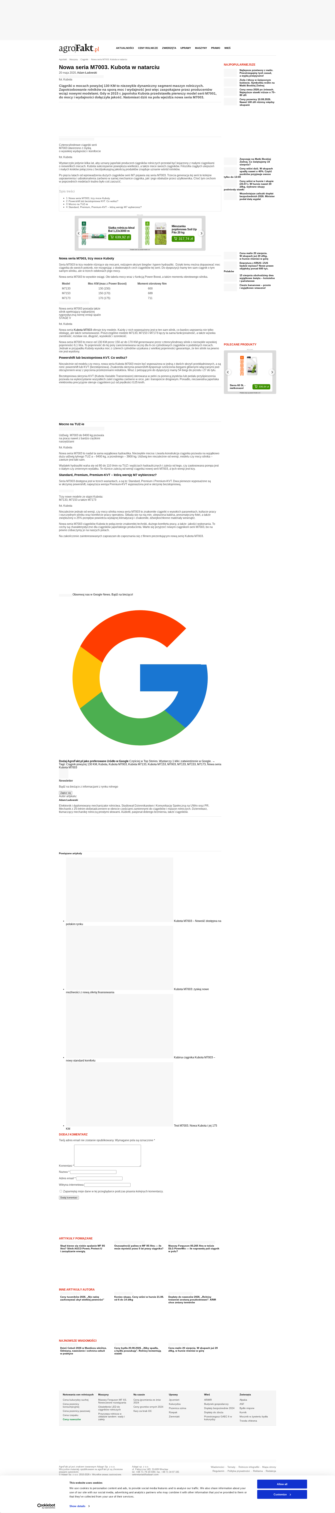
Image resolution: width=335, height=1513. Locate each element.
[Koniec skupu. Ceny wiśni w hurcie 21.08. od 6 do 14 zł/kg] (123, 1292)
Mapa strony (269, 1467)
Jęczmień (174, 1399)
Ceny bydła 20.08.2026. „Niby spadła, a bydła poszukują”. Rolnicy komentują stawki (137, 1351)
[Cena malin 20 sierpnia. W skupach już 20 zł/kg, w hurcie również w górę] (179, 1343)
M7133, (182, 764)
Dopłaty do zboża (213, 1412)
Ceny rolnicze (148, 48)
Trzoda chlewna (248, 1420)
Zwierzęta (169, 48)
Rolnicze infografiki (249, 1467)
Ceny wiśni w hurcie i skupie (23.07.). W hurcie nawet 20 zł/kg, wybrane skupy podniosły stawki (249, 185)
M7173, (202, 764)
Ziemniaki (174, 1416)
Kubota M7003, (118, 764)
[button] (272, 47)
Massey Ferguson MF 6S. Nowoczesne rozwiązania (112, 1401)
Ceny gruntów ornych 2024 (148, 1406)
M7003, (172, 764)
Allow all (282, 1484)
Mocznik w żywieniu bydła (254, 1416)
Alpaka (243, 1399)
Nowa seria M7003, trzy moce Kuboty (89, 198)
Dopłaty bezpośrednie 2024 (219, 1408)
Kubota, (103, 764)
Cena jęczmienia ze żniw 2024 (147, 1401)
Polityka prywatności (239, 1471)
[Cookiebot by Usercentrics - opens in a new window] (46, 1506)
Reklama (258, 1471)
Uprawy (185, 48)
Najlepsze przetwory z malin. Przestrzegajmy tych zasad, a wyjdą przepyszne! (256, 73)
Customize (280, 1494)
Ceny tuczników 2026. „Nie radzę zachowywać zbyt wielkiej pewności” (82, 1298)
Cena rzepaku (70, 1415)
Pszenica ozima (177, 1408)
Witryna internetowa (71, 1184)
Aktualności (125, 48)
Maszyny (201, 48)
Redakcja (271, 1471)
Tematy (231, 1467)
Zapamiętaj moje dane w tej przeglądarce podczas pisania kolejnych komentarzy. (113, 1191)
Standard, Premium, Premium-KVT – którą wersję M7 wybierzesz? (105, 207)
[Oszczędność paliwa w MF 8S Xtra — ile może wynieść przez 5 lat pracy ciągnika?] (129, 1241)
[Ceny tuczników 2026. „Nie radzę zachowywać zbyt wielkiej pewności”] (70, 1292)
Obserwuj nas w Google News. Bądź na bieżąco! (103, 594)
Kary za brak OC (142, 1411)
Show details (77, 1506)
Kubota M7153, (157, 764)
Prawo (215, 48)
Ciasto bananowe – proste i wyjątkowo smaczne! (255, 286)
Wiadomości (217, 1467)
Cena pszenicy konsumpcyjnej (71, 1405)
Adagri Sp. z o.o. (106, 1466)
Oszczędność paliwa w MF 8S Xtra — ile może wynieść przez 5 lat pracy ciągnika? (138, 1247)
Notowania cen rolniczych (78, 1394)
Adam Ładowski (87, 72)
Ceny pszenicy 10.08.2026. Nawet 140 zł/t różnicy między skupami (257, 102)
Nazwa (64, 1171)
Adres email (67, 1178)
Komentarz (66, 1165)
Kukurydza (175, 1404)
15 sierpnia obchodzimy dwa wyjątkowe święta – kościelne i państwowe (257, 278)
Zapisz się (65, 793)
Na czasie (139, 1394)
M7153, (192, 764)
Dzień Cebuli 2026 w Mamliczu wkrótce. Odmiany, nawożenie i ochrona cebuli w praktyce (83, 1351)
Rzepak (173, 1412)
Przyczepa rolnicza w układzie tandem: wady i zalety (111, 1416)
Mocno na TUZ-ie (78, 204)
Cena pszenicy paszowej (76, 1411)
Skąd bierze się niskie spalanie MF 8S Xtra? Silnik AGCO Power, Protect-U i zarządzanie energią (82, 1248)
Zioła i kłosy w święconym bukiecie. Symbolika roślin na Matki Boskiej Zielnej (257, 83)
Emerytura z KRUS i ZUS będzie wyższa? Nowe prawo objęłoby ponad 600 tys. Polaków (249, 267)
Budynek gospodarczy (216, 1404)
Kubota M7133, (138, 764)
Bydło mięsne (247, 1408)
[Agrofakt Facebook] (247, 47)
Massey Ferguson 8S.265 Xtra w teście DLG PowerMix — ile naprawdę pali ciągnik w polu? (193, 1248)
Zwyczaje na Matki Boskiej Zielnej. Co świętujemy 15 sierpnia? (255, 162)
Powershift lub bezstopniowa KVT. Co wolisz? (93, 201)
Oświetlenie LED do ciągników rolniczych (109, 1408)
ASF (242, 1404)
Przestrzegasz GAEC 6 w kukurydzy (218, 1418)
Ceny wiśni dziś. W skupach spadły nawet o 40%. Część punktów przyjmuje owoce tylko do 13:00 (248, 172)
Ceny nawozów (72, 1419)
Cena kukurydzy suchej (75, 1399)
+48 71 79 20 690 (145, 1472)
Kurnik (243, 1412)
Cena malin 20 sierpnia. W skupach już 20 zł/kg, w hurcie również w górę (193, 1349)
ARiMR (208, 1399)
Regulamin (218, 1471)
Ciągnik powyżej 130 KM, (82, 764)
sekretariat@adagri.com (145, 1474)
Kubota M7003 (83, 329)
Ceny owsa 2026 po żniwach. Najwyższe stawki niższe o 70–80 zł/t (258, 92)
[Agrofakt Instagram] (256, 47)
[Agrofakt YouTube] (265, 47)
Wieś (227, 48)
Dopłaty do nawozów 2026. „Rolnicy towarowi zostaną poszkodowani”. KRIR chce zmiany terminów (192, 1299)
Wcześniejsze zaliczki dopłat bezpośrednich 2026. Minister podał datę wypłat (257, 196)
